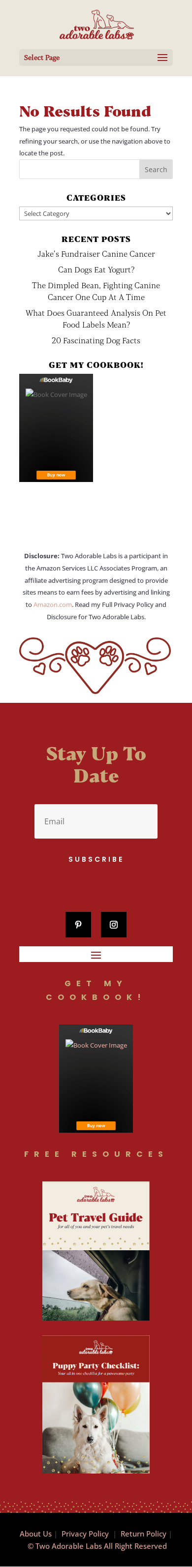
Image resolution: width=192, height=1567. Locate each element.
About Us (36, 1533)
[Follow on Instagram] (114, 924)
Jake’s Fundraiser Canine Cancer (96, 253)
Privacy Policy (85, 1533)
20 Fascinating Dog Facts (96, 340)
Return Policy (143, 1533)
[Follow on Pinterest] (78, 924)
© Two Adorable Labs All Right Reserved (97, 1546)
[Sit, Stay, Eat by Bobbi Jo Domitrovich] (56, 428)
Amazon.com (52, 604)
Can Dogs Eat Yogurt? (96, 269)
